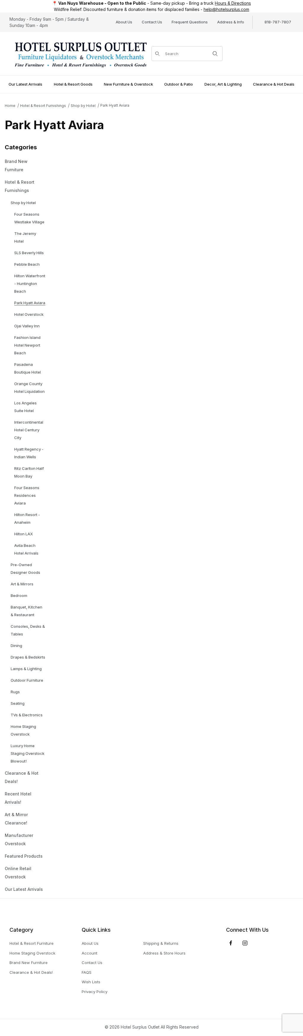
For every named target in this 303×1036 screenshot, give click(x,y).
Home (10, 105)
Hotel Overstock (28, 314)
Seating (18, 703)
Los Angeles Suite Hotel (25, 407)
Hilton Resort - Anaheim (27, 518)
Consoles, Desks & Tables (28, 630)
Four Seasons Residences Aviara (26, 495)
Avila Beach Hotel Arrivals (26, 549)
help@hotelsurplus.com (226, 9)
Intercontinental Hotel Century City (28, 430)
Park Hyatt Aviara (114, 105)
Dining (16, 645)
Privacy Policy (94, 991)
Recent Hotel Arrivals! (18, 798)
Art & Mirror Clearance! (16, 818)
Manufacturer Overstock (19, 839)
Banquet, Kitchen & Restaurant (26, 611)
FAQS (86, 972)
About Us (124, 22)
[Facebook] (231, 943)
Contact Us (152, 22)
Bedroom (19, 595)
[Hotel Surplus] (80, 53)
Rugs (15, 691)
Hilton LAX (23, 533)
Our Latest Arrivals (24, 889)
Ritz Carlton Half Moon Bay (29, 472)
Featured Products (24, 856)
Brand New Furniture (16, 165)
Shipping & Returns (160, 943)
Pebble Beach (27, 264)
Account (89, 953)
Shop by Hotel (83, 105)
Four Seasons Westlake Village (29, 218)
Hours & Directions (233, 3)
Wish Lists (91, 981)
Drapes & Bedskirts (28, 657)
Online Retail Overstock (18, 872)
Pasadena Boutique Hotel (27, 368)
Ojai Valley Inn (27, 326)
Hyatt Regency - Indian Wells (28, 453)
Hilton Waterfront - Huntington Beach (29, 283)
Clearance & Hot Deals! (21, 777)
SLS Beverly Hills (29, 252)
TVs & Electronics (27, 714)
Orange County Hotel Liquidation (29, 387)
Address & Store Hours (164, 953)
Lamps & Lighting (26, 668)
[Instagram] (245, 943)
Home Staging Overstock (23, 730)
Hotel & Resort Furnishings (43, 105)
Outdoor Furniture (27, 680)
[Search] (215, 54)
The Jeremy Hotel (25, 237)
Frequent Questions (190, 22)
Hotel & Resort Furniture (31, 943)
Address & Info (230, 22)
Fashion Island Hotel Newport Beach (27, 345)
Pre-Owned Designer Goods (25, 568)
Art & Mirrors (22, 584)
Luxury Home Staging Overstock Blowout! (27, 753)
